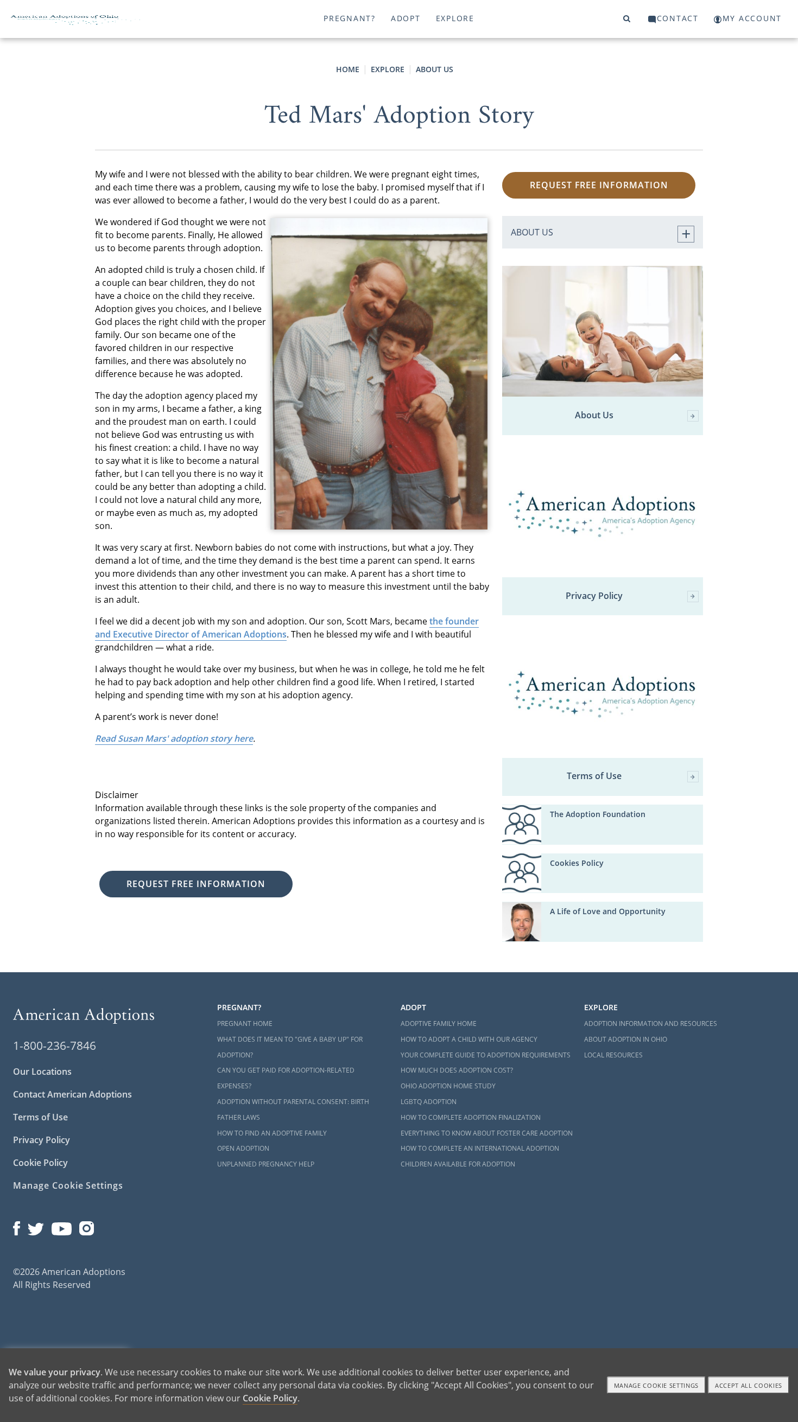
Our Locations (42, 1071)
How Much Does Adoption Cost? (457, 1070)
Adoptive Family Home (439, 1023)
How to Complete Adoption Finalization (471, 1117)
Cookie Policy (40, 1163)
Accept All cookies (748, 1385)
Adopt (406, 18)
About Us (434, 69)
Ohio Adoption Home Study (448, 1086)
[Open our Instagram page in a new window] (86, 1226)
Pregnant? (350, 18)
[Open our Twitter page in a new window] (36, 1226)
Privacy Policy (594, 596)
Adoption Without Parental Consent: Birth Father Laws (293, 1109)
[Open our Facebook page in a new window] (16, 1226)
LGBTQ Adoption (429, 1101)
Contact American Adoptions (72, 1094)
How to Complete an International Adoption (480, 1148)
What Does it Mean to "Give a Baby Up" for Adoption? (290, 1047)
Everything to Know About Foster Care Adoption (487, 1133)
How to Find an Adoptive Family (272, 1133)
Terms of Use (594, 776)
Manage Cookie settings (656, 1385)
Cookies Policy (577, 863)
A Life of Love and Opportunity (608, 911)
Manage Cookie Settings (68, 1185)
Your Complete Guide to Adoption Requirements (486, 1055)
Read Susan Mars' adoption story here (174, 738)
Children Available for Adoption (458, 1164)
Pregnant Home (245, 1023)
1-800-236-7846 (54, 1045)
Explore (455, 18)
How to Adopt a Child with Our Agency (469, 1039)
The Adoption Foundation (597, 814)
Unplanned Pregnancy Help (265, 1164)
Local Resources (613, 1055)
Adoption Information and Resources (650, 1023)
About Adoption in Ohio (625, 1039)
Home (347, 69)
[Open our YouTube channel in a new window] (62, 1226)
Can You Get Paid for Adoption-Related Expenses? (285, 1078)
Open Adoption (243, 1148)
